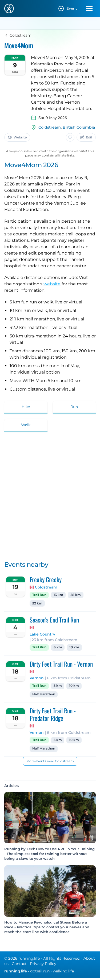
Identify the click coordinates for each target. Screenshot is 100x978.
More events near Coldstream (50, 761)
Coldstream (49, 127)
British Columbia (79, 127)
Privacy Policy (43, 963)
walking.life (63, 971)
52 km (37, 603)
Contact (19, 963)
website (52, 283)
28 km (75, 595)
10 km (74, 647)
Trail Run (39, 595)
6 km (58, 647)
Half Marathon (43, 694)
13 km (58, 595)
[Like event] (70, 137)
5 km (58, 686)
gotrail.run (40, 971)
